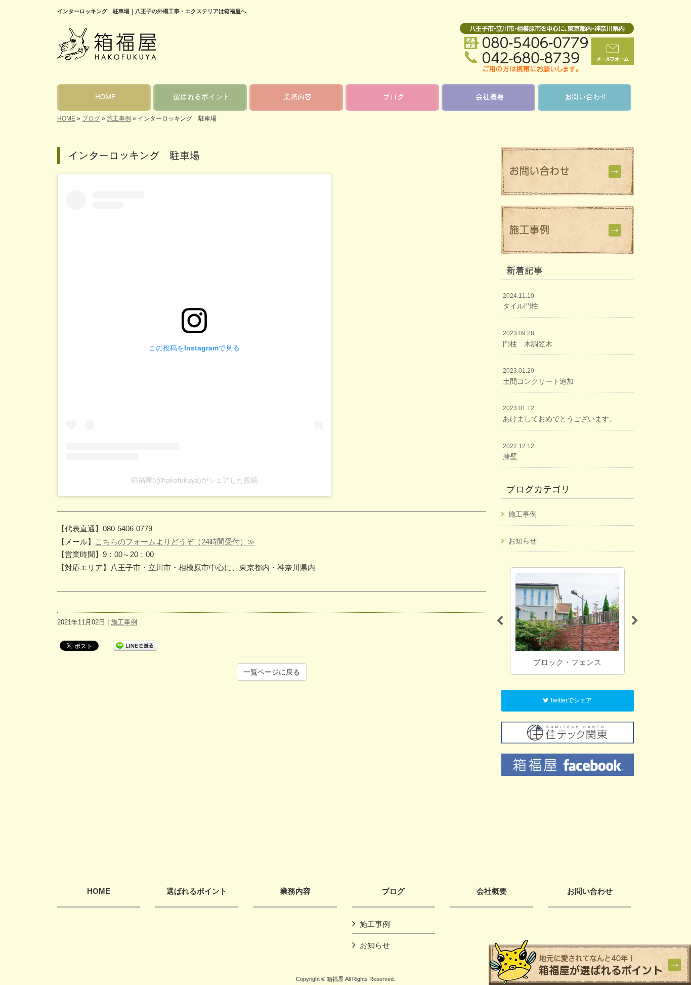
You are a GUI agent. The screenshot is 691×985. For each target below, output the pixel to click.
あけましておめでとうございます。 (559, 414)
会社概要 (492, 891)
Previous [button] (500, 621)
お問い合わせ (590, 891)
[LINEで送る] (135, 645)
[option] (567, 620)
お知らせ (522, 541)
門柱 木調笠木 (527, 339)
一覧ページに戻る (271, 672)
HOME (66, 118)
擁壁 (518, 452)
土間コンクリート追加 (538, 376)
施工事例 (119, 118)
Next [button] (635, 621)
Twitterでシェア (570, 700)
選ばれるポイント (196, 891)
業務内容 (295, 891)
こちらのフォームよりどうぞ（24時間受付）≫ (175, 541)
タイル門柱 (520, 301)
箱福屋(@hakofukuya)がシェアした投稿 (194, 480)
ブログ (91, 118)
